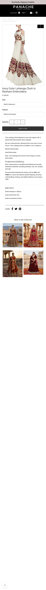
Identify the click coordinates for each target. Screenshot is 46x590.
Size (3, 100)
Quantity (5, 122)
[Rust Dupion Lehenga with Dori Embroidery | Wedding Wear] (13, 276)
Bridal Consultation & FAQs (13, 198)
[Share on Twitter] (16, 209)
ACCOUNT (13, 13)
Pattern (5, 110)
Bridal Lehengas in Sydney (13, 191)
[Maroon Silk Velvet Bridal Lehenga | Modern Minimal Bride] (33, 274)
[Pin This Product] (20, 209)
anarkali (11, 19)
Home (4, 19)
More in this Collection (23, 220)
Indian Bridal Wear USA (12, 195)
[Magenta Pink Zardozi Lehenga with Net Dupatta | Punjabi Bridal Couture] (33, 247)
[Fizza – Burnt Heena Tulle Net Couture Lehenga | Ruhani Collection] (13, 247)
